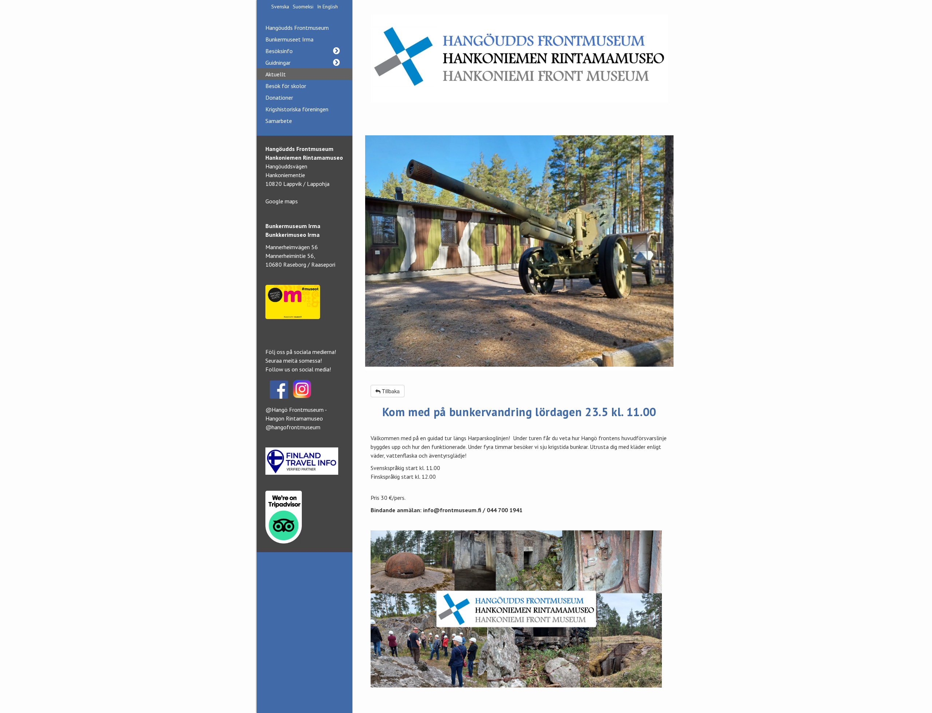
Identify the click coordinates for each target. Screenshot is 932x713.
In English (327, 6)
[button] (336, 51)
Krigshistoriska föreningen (296, 109)
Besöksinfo (279, 51)
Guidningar (278, 62)
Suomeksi (303, 6)
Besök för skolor (285, 85)
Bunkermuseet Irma (289, 39)
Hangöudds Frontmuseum (297, 27)
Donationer (279, 97)
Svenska (280, 6)
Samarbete (278, 120)
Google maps (281, 201)
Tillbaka (390, 391)
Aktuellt (275, 74)
